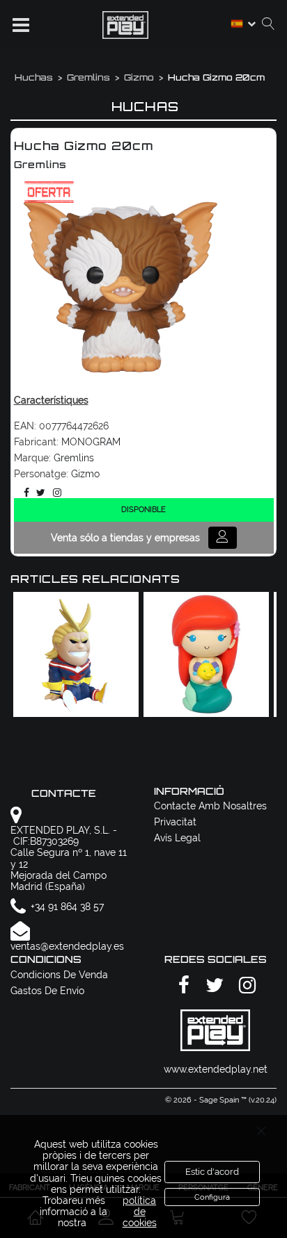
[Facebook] (24, 492)
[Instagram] (54, 492)
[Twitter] (38, 492)
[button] (21, 25)
